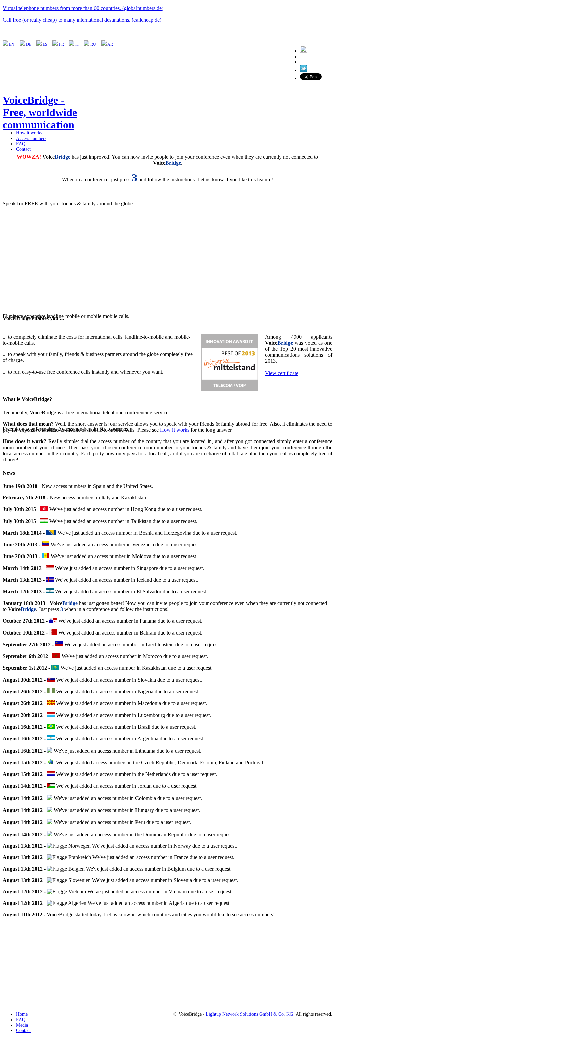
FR (61, 44)
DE (28, 44)
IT (76, 44)
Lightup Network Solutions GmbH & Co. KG (249, 1014)
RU (92, 44)
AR (110, 44)
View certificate (281, 373)
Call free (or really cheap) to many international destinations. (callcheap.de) (82, 20)
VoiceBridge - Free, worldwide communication (40, 112)
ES (44, 44)
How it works (174, 430)
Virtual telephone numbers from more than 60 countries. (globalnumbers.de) (83, 8)
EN (11, 44)
